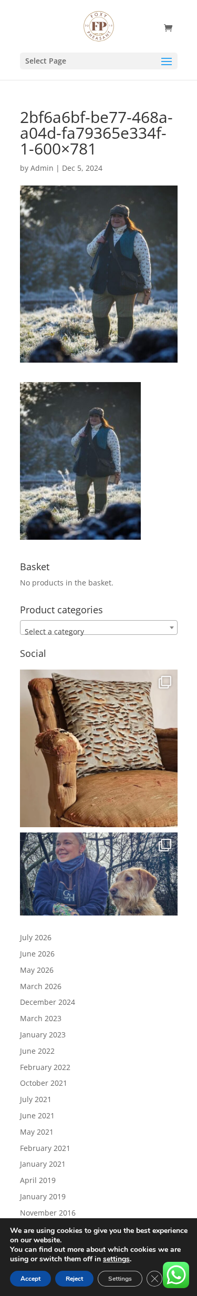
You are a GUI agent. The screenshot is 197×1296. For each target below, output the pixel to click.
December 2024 (47, 1002)
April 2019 (38, 1180)
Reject (74, 1278)
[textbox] (98, 632)
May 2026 (37, 970)
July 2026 (35, 937)
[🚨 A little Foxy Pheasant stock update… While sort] (99, 911)
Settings (120, 1278)
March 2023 (40, 1018)
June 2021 (37, 1115)
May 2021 (37, 1132)
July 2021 (35, 1099)
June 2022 (37, 1051)
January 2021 (43, 1164)
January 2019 (43, 1196)
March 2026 (40, 986)
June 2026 (37, 954)
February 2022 (45, 1067)
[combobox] (99, 627)
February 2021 (45, 1148)
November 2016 (48, 1213)
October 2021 (43, 1083)
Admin (42, 168)
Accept (30, 1278)
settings (116, 1259)
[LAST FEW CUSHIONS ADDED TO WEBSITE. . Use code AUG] (99, 748)
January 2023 (43, 1035)
